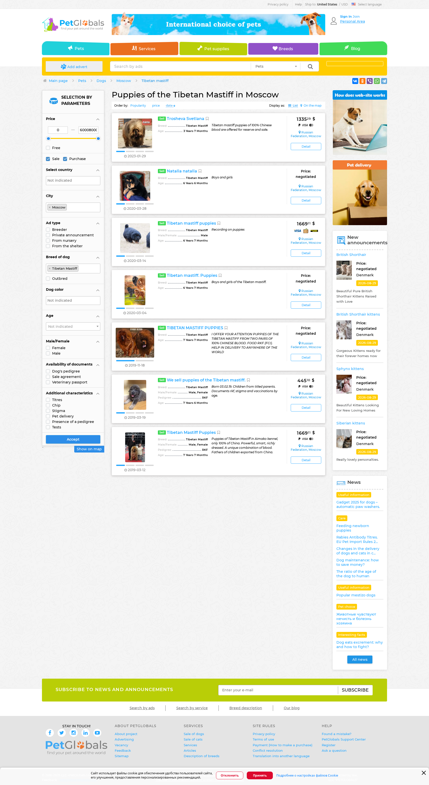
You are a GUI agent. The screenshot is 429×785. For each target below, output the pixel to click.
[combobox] (275, 66)
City (49, 196)
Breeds (285, 48)
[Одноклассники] (362, 81)
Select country (59, 169)
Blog (355, 48)
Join (356, 16)
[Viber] (370, 81)
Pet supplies (216, 48)
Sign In (346, 16)
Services (147, 48)
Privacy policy (278, 4)
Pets (79, 48)
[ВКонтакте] (355, 81)
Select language (370, 4)
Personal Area (352, 21)
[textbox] (74, 180)
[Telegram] (384, 81)
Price (50, 119)
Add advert (76, 67)
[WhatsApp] (377, 81)
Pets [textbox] (259, 66)
